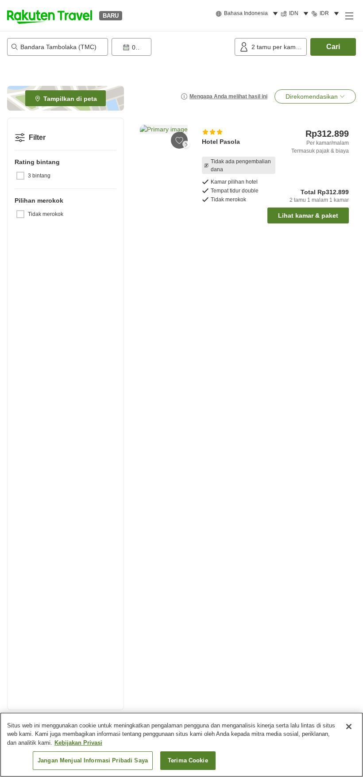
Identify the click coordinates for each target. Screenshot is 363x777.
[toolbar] (171, 47)
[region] (181, 744)
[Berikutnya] (185, 144)
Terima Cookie (188, 760)
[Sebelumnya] (145, 144)
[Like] (179, 140)
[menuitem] (248, 13)
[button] (49, 15)
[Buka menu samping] (349, 15)
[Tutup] (349, 726)
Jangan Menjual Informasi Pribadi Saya (93, 760)
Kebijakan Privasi (78, 742)
